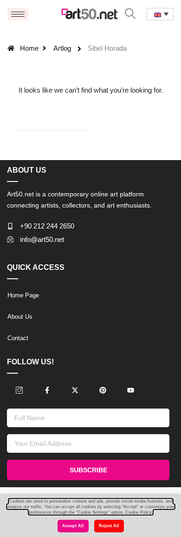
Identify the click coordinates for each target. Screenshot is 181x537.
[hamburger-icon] (17, 14)
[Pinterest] (102, 390)
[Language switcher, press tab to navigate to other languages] (160, 14)
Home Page (23, 295)
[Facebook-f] (47, 390)
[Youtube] (130, 390)
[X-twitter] (75, 390)
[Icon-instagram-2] (19, 390)
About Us (19, 316)
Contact (17, 338)
